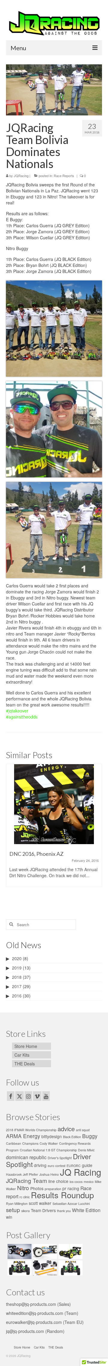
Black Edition (72, 1137)
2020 (17, 958)
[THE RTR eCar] (69, 1268)
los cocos (76, 1181)
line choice (58, 1181)
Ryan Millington (17, 1203)
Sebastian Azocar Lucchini (71, 1203)
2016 (17, 996)
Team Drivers (43, 1210)
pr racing (70, 1188)
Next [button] (97, 834)
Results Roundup (62, 1195)
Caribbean (13, 1143)
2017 (17, 986)
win (9, 1217)
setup (13, 1209)
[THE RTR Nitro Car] (19, 1268)
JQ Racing (80, 1171)
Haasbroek (14, 1174)
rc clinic (25, 1197)
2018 (17, 977)
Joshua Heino (49, 1174)
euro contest (56, 1165)
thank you (64, 1210)
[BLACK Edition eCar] (19, 1251)
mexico (89, 1181)
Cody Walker (49, 1143)
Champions (30, 1143)
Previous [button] (11, 834)
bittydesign (51, 1136)
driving (40, 1165)
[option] (54, 835)
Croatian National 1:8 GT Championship (48, 1150)
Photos (37, 1188)
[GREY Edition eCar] (44, 1251)
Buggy (90, 1136)
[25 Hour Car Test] (44, 1268)
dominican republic (26, 1157)
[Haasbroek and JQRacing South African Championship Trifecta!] (54, 804)
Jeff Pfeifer (30, 1174)
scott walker (40, 1203)
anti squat (83, 1130)
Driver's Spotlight (60, 1158)
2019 (17, 968)
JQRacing (21, 175)
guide (87, 1165)
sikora (25, 1210)
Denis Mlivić (86, 1150)
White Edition (86, 1210)
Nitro (23, 1188)
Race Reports (64, 175)
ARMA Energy (23, 1136)
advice (66, 1128)
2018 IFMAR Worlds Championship (31, 1130)
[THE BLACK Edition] (69, 1251)
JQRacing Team (26, 1180)
